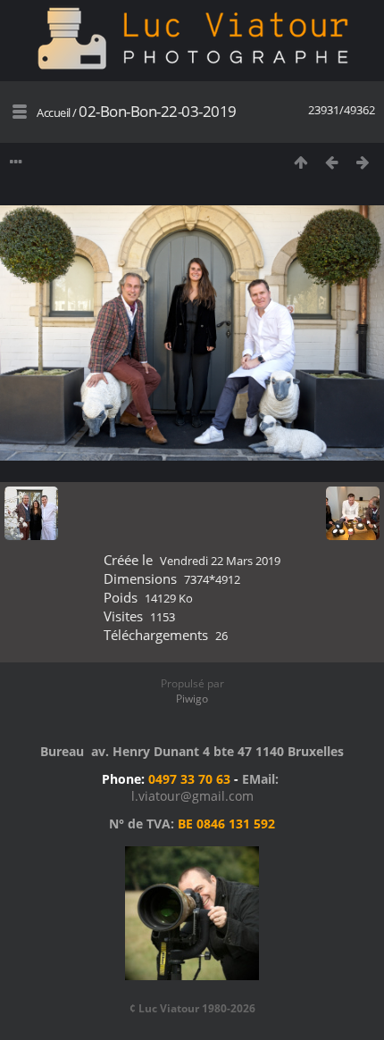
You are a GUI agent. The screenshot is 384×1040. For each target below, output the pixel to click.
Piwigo (192, 698)
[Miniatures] (300, 162)
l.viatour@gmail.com (192, 795)
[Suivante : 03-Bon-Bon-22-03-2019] (363, 162)
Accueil (54, 112)
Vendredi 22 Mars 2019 (220, 561)
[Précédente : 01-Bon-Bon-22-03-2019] (331, 162)
